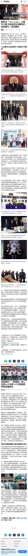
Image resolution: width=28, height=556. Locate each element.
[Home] (6, 1)
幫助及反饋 (16, 543)
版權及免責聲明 (17, 541)
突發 (2, 29)
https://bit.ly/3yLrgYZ (7, 354)
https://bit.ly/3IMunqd (13, 343)
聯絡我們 (3, 541)
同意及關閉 (22, 551)
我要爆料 (16, 546)
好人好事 (3, 389)
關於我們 (3, 543)
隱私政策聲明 (4, 546)
